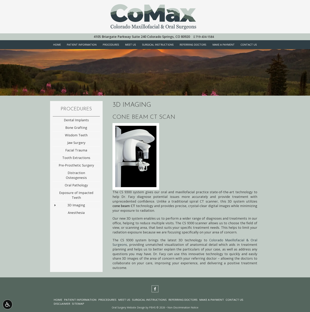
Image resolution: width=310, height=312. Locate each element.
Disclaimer (62, 303)
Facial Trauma (76, 150)
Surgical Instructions (158, 44)
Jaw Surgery (76, 142)
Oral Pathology (76, 185)
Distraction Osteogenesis (76, 175)
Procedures (111, 44)
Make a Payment (223, 44)
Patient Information (82, 44)
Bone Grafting (76, 127)
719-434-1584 (205, 37)
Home (57, 44)
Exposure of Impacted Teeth (76, 195)
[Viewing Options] (7, 304)
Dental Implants (76, 120)
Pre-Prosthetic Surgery (76, 165)
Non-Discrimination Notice (182, 307)
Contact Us (249, 44)
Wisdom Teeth (76, 135)
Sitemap (78, 303)
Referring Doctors (193, 44)
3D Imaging (76, 205)
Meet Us (130, 44)
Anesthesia (76, 212)
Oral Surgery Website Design (128, 307)
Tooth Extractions (76, 158)
